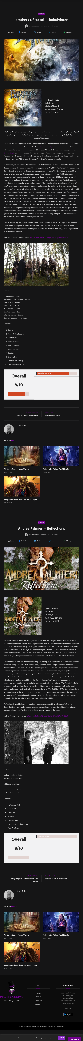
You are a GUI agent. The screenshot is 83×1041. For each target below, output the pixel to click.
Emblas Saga (9, 152)
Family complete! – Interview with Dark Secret (24, 880)
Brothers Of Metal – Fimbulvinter (56, 878)
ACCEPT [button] (61, 1038)
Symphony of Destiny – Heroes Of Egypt (21, 499)
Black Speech (60, 1026)
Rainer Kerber (35, 26)
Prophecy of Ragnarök (48, 146)
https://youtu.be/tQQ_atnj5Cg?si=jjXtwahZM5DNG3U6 (47, 716)
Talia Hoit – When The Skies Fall (56, 469)
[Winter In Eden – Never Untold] (22, 456)
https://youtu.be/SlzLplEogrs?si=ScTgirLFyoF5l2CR (49, 237)
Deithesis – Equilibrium (53, 415)
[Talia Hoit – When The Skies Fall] (61, 456)
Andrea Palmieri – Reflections (27, 415)
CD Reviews (41, 13)
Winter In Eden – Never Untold (16, 469)
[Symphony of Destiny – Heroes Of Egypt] (22, 486)
